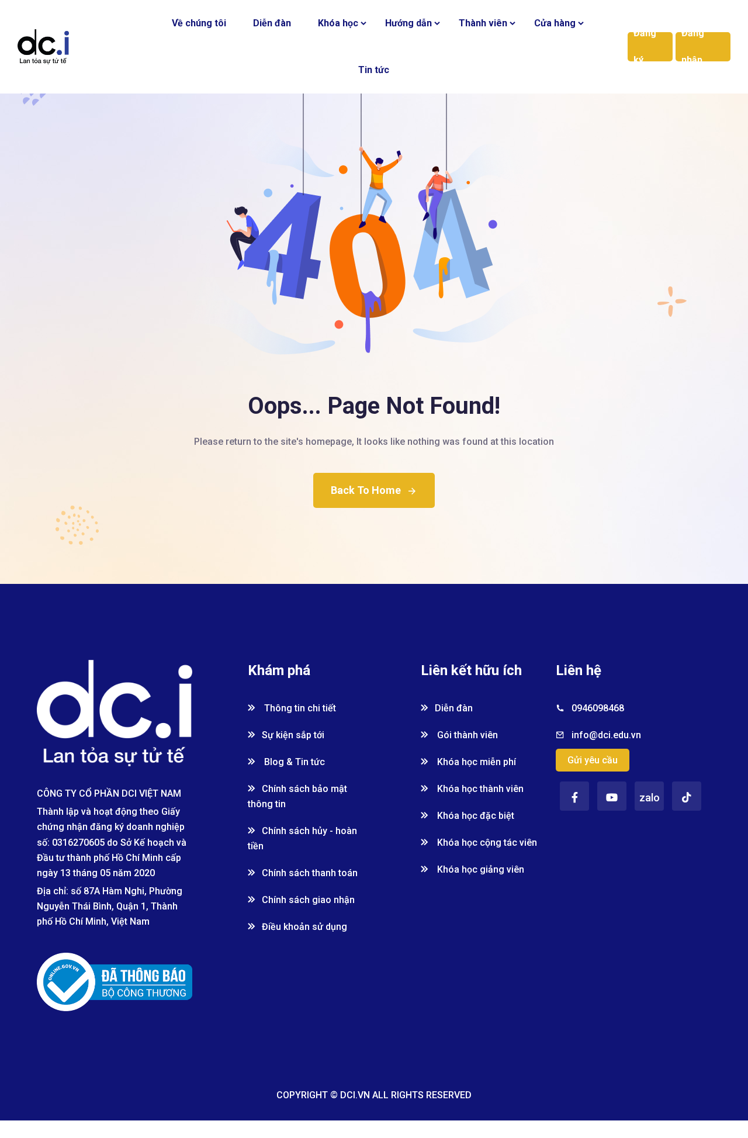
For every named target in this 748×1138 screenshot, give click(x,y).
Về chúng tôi (199, 23)
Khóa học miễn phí (475, 761)
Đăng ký (644, 46)
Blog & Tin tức (293, 761)
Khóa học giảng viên (479, 869)
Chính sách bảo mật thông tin (297, 796)
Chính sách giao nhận (308, 899)
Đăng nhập (692, 46)
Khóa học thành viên (479, 788)
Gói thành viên (466, 735)
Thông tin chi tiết (299, 708)
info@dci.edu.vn (606, 735)
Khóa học (338, 23)
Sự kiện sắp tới (293, 735)
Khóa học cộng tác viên (486, 842)
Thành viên (483, 23)
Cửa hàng (555, 23)
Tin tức (373, 69)
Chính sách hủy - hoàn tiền (302, 838)
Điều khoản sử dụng (304, 926)
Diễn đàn (272, 23)
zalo (649, 797)
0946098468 (598, 708)
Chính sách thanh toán (310, 872)
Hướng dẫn (408, 23)
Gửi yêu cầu (592, 760)
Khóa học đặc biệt (474, 815)
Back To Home (366, 490)
